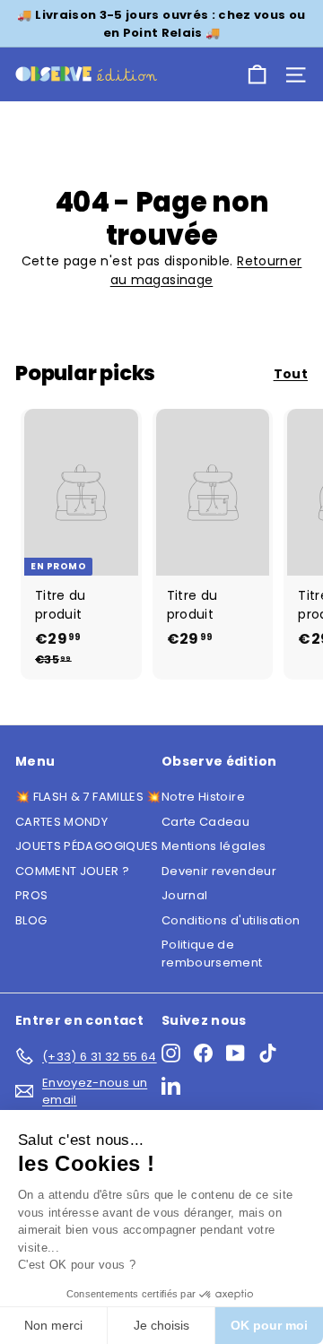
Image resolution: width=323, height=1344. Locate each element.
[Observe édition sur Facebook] (203, 1053)
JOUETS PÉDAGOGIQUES (87, 845)
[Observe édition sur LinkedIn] (171, 1085)
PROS (31, 895)
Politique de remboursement (212, 953)
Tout (291, 374)
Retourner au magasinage (206, 270)
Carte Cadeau (205, 821)
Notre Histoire (203, 796)
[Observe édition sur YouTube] (235, 1053)
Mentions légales (214, 845)
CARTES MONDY (61, 821)
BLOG (31, 920)
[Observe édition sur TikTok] (267, 1053)
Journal (184, 895)
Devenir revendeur (219, 871)
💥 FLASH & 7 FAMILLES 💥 (88, 796)
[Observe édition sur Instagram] (171, 1053)
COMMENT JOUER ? (72, 871)
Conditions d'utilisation (231, 920)
